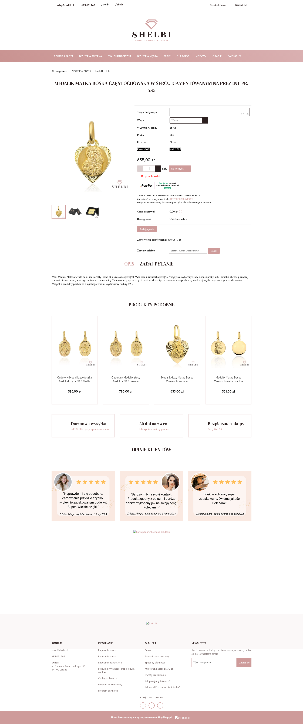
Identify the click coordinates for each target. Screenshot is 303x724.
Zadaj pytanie (147, 229)
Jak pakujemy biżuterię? (157, 681)
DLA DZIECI (183, 56)
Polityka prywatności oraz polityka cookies (116, 670)
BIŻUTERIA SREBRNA (91, 56)
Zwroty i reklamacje (155, 674)
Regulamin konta (107, 656)
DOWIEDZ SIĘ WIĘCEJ (181, 199)
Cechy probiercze (107, 678)
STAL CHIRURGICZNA (120, 56)
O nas (148, 650)
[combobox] (189, 120)
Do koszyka (177, 168)
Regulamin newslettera (110, 662)
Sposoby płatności (155, 662)
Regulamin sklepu (107, 650)
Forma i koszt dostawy (157, 656)
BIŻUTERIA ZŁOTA (63, 56)
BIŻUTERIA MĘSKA (147, 56)
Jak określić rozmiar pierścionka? (162, 687)
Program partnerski (108, 690)
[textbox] (210, 112)
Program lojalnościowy (110, 684)
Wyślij (214, 250)
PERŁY (167, 56)
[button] (57, 643)
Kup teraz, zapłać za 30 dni (159, 668)
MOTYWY (201, 56)
